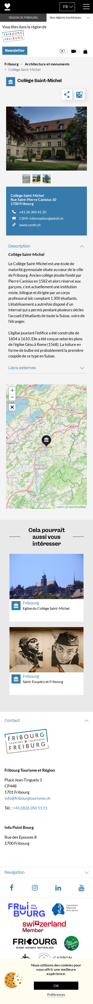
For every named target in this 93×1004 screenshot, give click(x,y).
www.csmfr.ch (30, 225)
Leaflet (60, 507)
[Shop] (85, 50)
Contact (12, 720)
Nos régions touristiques (65, 17)
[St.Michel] (46, 139)
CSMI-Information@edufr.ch (41, 218)
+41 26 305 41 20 (32, 212)
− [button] (12, 397)
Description (19, 246)
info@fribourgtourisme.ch (27, 798)
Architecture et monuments (47, 64)
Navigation (15, 872)
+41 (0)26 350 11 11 (30, 807)
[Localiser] (79, 94)
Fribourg (12, 64)
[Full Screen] (12, 407)
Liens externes (22, 367)
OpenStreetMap (77, 507)
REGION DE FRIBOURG (23, 17)
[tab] (46, 246)
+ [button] (12, 390)
